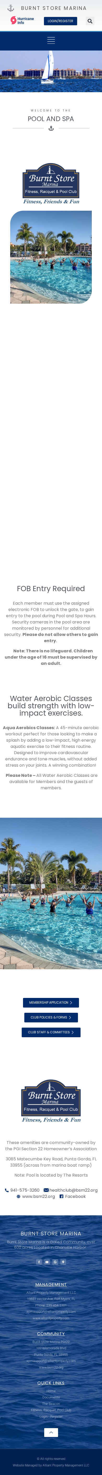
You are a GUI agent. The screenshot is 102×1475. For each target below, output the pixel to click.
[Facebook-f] (39, 1262)
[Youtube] (47, 1262)
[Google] (55, 1262)
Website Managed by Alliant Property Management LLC (51, 1465)
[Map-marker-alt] (63, 1262)
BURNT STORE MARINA (54, 8)
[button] (90, 21)
